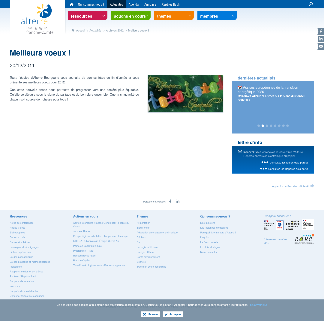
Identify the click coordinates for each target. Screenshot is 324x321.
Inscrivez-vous (252, 152)
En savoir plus (259, 305)
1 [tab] (259, 126)
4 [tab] (271, 126)
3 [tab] (267, 126)
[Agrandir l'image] (185, 93)
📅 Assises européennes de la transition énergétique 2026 (268, 89)
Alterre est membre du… (275, 240)
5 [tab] (275, 126)
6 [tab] (279, 126)
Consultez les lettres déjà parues (289, 162)
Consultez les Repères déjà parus (288, 169)
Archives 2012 (115, 30)
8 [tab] (288, 126)
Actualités (95, 30)
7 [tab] (283, 126)
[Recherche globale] (310, 4)
